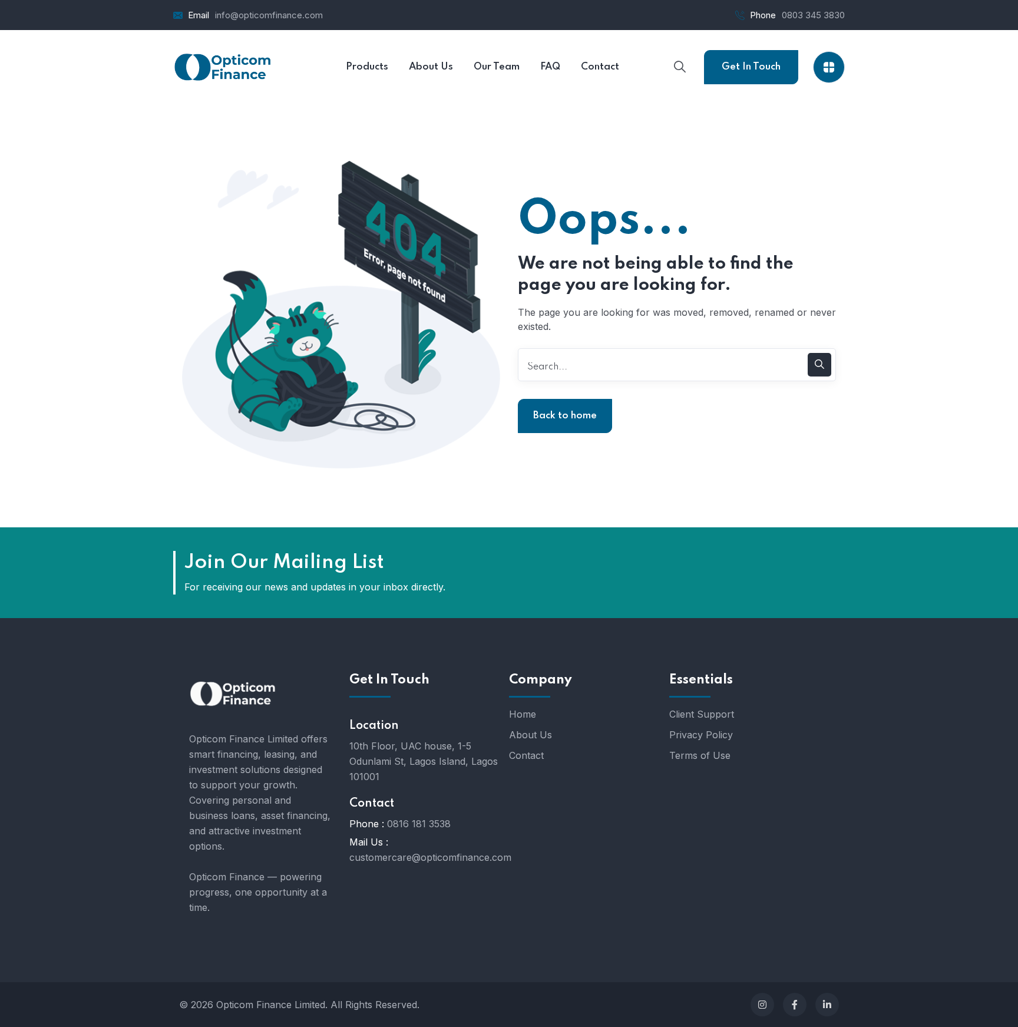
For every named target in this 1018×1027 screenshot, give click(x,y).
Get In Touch (751, 67)
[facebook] (795, 1004)
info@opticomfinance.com (269, 15)
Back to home (565, 416)
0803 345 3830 (813, 15)
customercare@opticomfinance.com (430, 857)
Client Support (701, 714)
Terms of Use (700, 755)
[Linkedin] (827, 1004)
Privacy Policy (701, 735)
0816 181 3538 (419, 824)
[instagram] (762, 1004)
